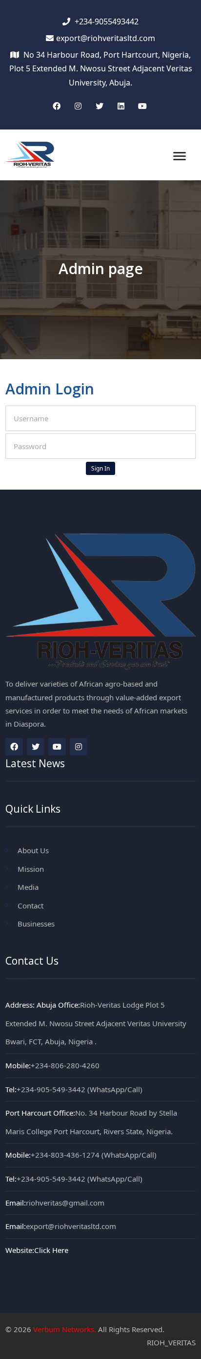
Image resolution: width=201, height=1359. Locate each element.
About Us (33, 850)
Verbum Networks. (64, 1329)
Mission (31, 869)
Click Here (51, 1250)
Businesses (36, 923)
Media (28, 887)
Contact (30, 905)
